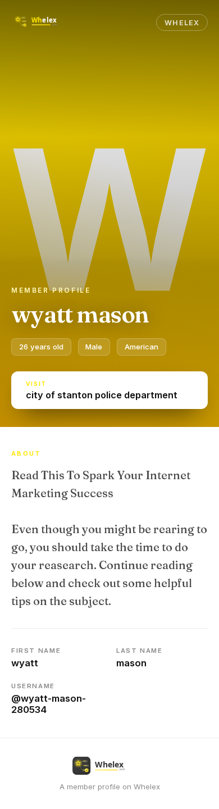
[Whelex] (43, 22)
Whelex (182, 23)
